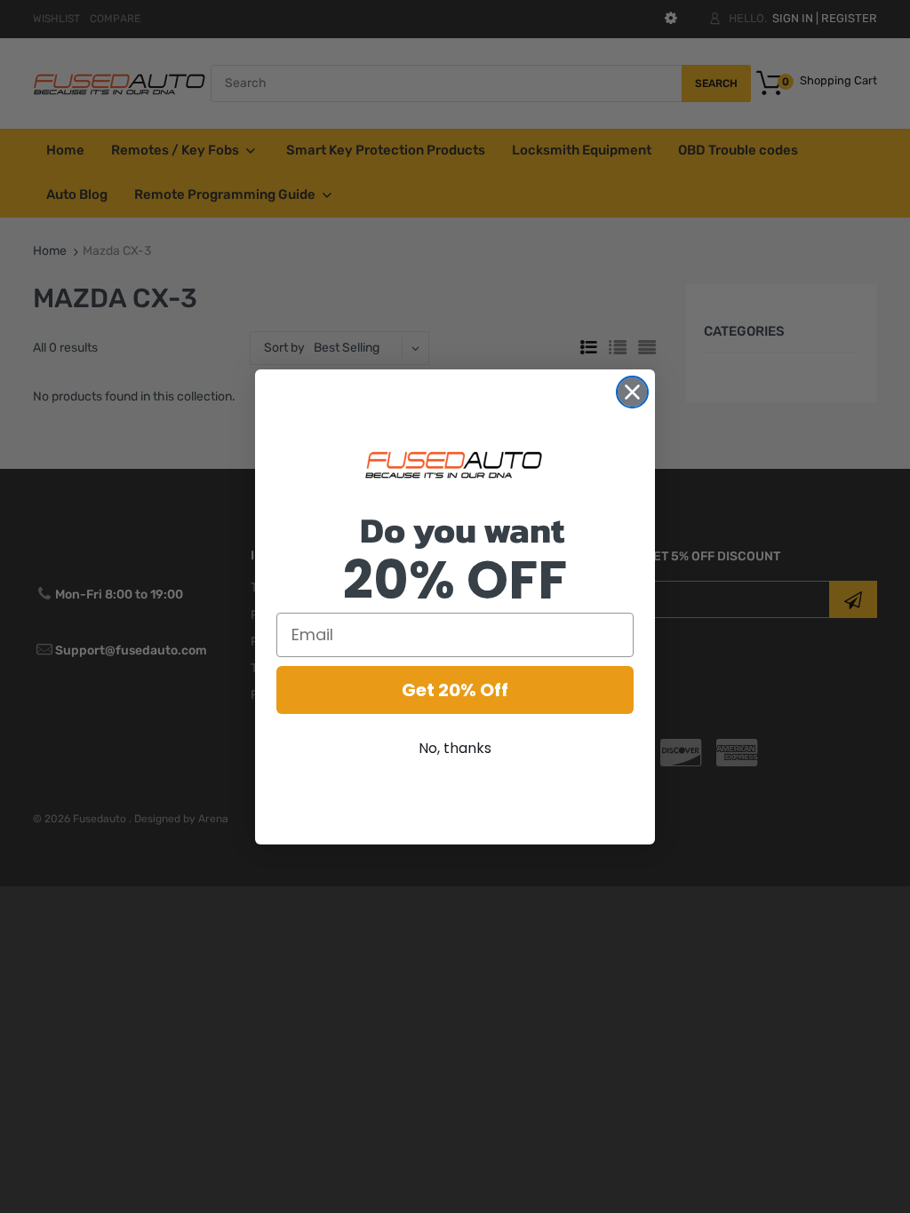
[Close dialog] (632, 392)
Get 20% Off (455, 690)
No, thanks (455, 748)
